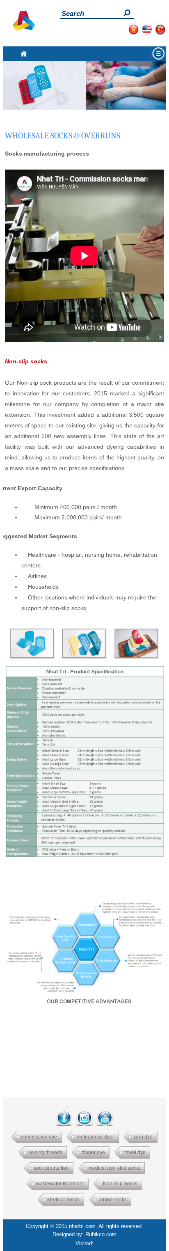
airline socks (113, 1199)
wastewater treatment (60, 1183)
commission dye (39, 1136)
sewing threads (45, 1152)
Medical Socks (63, 1199)
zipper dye (93, 1152)
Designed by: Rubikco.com (84, 1234)
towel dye (135, 1152)
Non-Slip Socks (120, 1183)
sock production (51, 1168)
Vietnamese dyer (95, 1136)
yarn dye (143, 1136)
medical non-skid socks (114, 1168)
